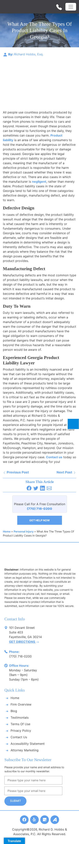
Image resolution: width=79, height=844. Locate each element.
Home (7, 531)
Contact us (54, 457)
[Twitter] (36, 488)
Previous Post (17, 472)
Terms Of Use (20, 724)
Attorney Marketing (25, 750)
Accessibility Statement (28, 744)
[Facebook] (29, 488)
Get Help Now (39, 520)
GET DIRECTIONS (22, 642)
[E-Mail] (50, 488)
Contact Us (19, 737)
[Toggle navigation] (70, 7)
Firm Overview (21, 704)
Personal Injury (24, 531)
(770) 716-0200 (20, 656)
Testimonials (20, 717)
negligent (39, 181)
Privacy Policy (21, 730)
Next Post (65, 472)
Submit (15, 801)
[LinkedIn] (43, 488)
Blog (14, 711)
